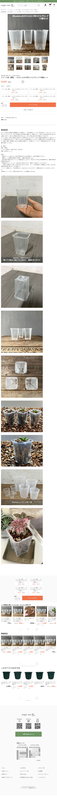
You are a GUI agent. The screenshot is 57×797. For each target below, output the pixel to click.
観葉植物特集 (3, 11)
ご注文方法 (22, 768)
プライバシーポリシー (43, 774)
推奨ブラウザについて (7, 777)
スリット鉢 (10, 9)
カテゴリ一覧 (41, 768)
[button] (36, 629)
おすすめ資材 (10, 11)
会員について (5, 771)
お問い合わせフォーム (28, 734)
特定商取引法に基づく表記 (26, 777)
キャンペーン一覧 (24, 771)
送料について (4, 119)
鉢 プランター (3, 9)
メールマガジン (42, 777)
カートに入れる (33, 104)
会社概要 (40, 771)
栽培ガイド (4, 774)
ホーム (3, 768)
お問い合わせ (23, 774)
